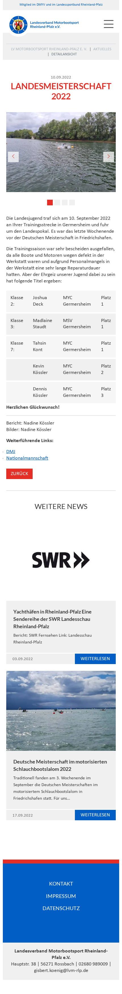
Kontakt (61, 883)
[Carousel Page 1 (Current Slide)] (50, 202)
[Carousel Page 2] (57, 202)
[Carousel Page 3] (65, 202)
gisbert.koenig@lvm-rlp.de (61, 970)
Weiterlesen (95, 658)
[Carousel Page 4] (72, 202)
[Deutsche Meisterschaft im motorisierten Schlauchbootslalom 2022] (61, 711)
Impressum (61, 896)
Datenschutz (61, 908)
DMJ (10, 451)
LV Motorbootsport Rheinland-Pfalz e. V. (49, 49)
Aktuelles (102, 49)
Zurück (19, 474)
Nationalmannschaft (27, 458)
